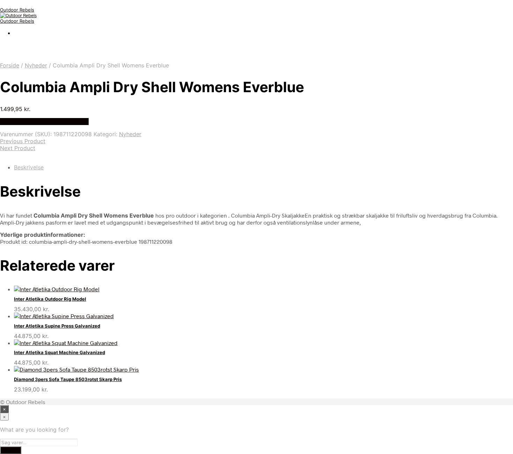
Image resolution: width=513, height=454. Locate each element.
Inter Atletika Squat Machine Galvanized (59, 352)
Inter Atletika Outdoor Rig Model (50, 299)
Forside (9, 65)
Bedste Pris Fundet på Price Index (44, 121)
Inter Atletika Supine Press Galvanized (57, 326)
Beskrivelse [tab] (29, 167)
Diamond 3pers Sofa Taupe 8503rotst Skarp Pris (68, 379)
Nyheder (36, 65)
